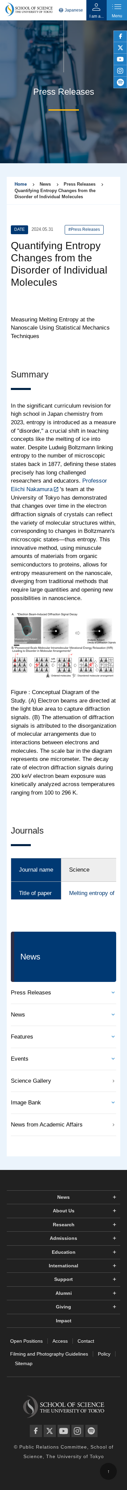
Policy (104, 1354)
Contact (86, 1341)
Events (19, 1059)
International (63, 1265)
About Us (64, 1210)
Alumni (64, 1293)
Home (21, 184)
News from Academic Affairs (47, 1124)
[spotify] (120, 82)
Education (64, 1252)
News (18, 1014)
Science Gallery (31, 1081)
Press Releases (31, 992)
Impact (63, 1320)
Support (63, 1279)
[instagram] (120, 71)
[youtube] (120, 59)
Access (60, 1341)
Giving (63, 1306)
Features (22, 1036)
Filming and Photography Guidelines (49, 1354)
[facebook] (120, 36)
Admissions (63, 1238)
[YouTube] (64, 1431)
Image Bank (26, 1102)
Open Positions (26, 1341)
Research (64, 1224)
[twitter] (120, 48)
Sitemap (24, 1363)
